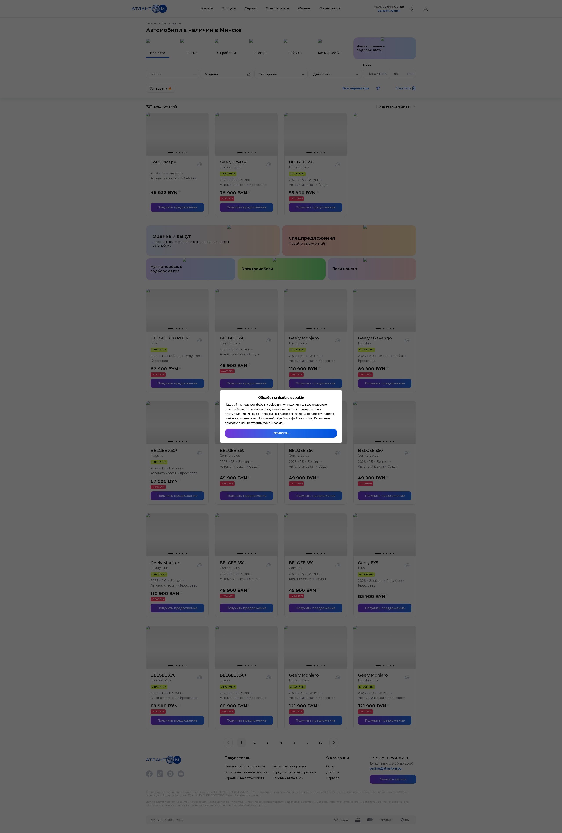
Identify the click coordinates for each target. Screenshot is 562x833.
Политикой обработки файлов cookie (285, 418)
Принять (281, 433)
